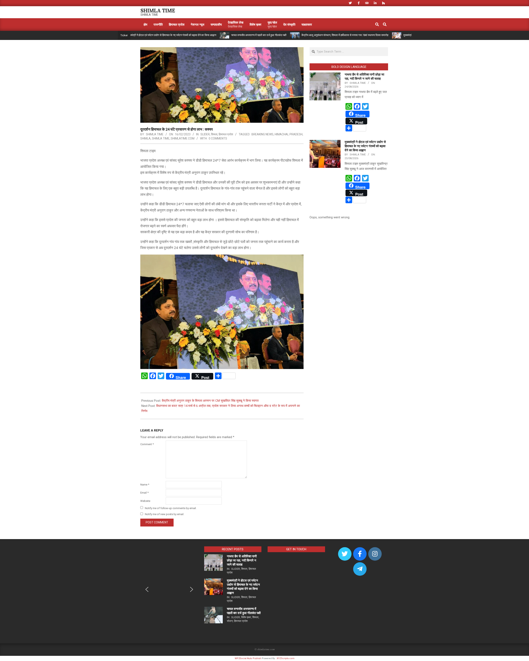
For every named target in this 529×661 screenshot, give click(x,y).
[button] (147, 589)
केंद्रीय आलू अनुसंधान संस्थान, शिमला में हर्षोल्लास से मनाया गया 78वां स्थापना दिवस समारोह (321, 35)
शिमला (214, 134)
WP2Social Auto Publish (248, 658)
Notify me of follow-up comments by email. (171, 508)
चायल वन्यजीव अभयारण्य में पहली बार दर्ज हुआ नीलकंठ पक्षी (235, 35)
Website (145, 500)
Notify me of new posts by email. (164, 514)
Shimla (145, 138)
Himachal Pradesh (289, 134)
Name (144, 484)
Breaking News (262, 134)
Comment (147, 444)
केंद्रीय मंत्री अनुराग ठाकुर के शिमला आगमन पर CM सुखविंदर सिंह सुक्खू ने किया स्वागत (210, 401)
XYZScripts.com (285, 658)
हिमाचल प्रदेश (226, 134)
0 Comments (218, 138)
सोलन (230, 621)
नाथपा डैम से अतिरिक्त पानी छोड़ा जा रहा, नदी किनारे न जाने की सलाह (242, 560)
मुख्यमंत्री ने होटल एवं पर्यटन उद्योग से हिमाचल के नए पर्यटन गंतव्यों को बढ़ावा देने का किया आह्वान (148, 35)
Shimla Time (160, 138)
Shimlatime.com (182, 138)
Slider (205, 134)
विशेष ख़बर (246, 617)
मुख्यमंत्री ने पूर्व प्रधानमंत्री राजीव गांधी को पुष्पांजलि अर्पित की (409, 35)
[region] (169, 592)
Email (144, 492)
